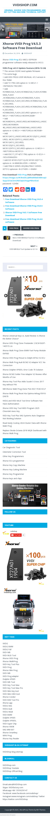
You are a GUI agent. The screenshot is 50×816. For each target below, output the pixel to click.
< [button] (3, 30)
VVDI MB (6, 652)
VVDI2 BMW (8, 646)
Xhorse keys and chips (12, 478)
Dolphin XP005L (9, 720)
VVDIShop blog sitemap (13, 752)
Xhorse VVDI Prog (10, 658)
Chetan (8, 814)
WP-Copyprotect (12, 814)
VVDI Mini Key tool (11, 691)
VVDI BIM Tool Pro (11, 700)
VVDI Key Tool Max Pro (13, 688)
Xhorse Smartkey (10, 732)
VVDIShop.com (9, 765)
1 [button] (17, 277)
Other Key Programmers (13, 456)
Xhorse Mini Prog (10, 670)
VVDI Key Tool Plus (11, 664)
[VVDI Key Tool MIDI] (25, 30)
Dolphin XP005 (9, 679)
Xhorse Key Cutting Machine (15, 469)
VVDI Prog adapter (11, 676)
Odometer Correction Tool (14, 452)
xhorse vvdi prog (31, 228)
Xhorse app (7, 703)
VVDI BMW (7, 715)
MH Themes (40, 810)
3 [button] (23, 277)
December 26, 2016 (12, 53)
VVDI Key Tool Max (11, 685)
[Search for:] (25, 267)
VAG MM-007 (8, 729)
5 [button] (30, 277)
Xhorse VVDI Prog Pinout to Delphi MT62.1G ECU (24, 358)
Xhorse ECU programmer (13, 461)
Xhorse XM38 (8, 726)
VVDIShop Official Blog (12, 771)
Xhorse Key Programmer (13, 474)
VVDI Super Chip (10, 723)
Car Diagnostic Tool (11, 447)
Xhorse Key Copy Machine (14, 465)
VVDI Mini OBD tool (11, 694)
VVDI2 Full (7, 649)
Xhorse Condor (9, 697)
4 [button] (26, 277)
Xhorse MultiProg (10, 661)
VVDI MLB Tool (9, 655)
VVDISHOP (28, 53)
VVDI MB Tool (9, 682)
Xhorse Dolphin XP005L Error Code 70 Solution (23, 369)
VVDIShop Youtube (11, 768)
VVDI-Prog (22, 174)
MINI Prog (7, 735)
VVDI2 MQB (8, 711)
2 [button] (20, 277)
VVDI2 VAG (7, 706)
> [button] (47, 30)
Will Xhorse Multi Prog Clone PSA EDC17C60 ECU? (24, 389)
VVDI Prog (13, 59)
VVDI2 (5, 643)
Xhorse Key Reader (11, 738)
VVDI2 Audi (7, 709)
